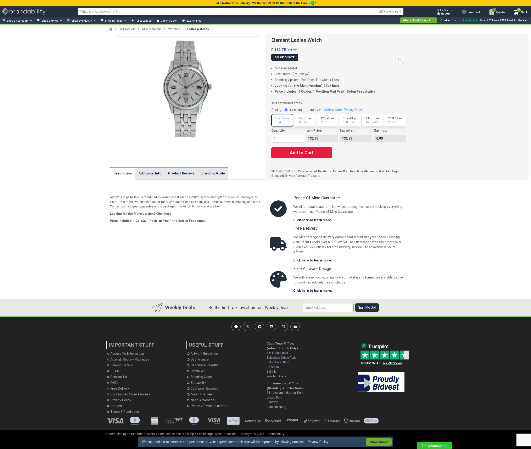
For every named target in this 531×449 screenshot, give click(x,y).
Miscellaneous (152, 29)
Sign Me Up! (367, 307)
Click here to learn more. (312, 220)
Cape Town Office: (280, 343)
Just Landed (144, 20)
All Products (127, 29)
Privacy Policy (318, 442)
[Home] (111, 29)
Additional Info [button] (150, 173)
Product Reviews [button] (181, 173)
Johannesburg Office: (283, 383)
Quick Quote (285, 57)
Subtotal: (347, 130)
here (335, 86)
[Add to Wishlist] (400, 59)
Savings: (380, 130)
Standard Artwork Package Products (295, 175)
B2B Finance (193, 20)
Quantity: (278, 130)
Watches (174, 29)
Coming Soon (169, 20)
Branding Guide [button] (213, 173)
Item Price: (314, 130)
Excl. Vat (296, 110)
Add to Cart (302, 152)
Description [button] (122, 173)
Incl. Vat (316, 110)
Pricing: (276, 110)
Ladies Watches (198, 29)
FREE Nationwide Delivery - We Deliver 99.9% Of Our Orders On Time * (265, 3)
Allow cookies (378, 442)
